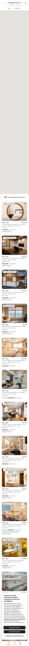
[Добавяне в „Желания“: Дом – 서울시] (25, 203)
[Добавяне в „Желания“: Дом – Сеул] (25, 237)
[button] (5, 229)
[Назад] (3, 3)
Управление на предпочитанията (14, 636)
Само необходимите (14, 631)
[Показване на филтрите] (25, 3)
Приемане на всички (14, 627)
